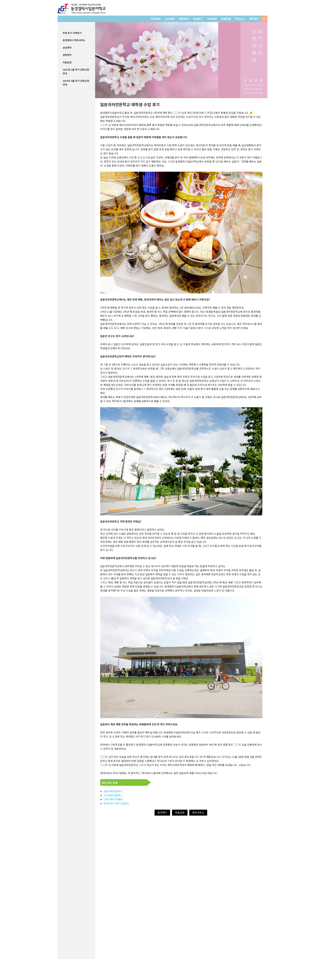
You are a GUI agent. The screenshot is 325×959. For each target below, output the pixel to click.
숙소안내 (212, 18)
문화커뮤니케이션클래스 (117, 803)
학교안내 (155, 18)
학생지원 (226, 18)
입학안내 (184, 18)
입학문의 (67, 55)
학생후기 (198, 18)
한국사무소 (198, 812)
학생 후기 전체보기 (72, 33)
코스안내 (170, 18)
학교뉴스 (240, 18)
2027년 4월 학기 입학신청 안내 (76, 82)
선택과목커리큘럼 (113, 799)
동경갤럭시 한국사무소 (74, 40)
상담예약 (67, 47)
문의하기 (254, 18)
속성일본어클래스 (113, 795)
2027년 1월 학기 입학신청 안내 (76, 71)
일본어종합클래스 (113, 791)
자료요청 (180, 812)
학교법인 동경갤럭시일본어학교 (82, 8)
